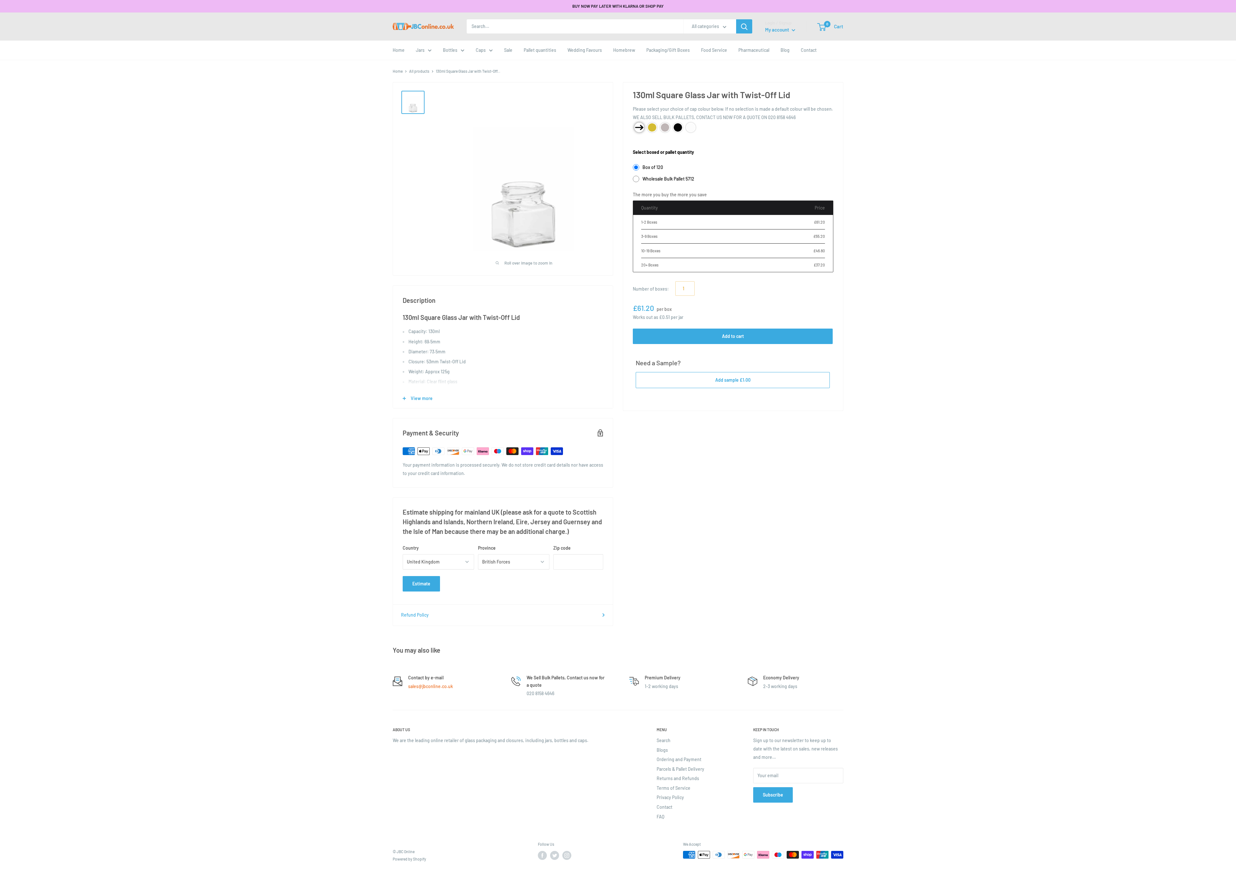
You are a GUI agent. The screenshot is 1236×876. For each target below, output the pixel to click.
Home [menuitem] (399, 50)
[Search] (744, 26)
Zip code (562, 548)
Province (487, 548)
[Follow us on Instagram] (566, 855)
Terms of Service (673, 788)
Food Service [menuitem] (714, 50)
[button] (821, 27)
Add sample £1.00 (733, 380)
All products (419, 71)
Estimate (421, 583)
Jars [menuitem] (420, 50)
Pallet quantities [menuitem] (540, 50)
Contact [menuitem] (809, 50)
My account (777, 30)
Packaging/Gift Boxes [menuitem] (668, 50)
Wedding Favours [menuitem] (584, 50)
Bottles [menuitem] (450, 50)
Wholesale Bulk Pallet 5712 (668, 179)
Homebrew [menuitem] (624, 50)
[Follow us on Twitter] (554, 855)
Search (663, 740)
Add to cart (733, 336)
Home (398, 71)
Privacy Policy (670, 797)
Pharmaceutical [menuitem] (753, 50)
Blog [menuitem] (785, 50)
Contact (664, 807)
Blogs (662, 750)
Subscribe (773, 794)
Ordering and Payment (679, 759)
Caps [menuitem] (481, 50)
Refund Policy (415, 615)
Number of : (651, 289)
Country (411, 548)
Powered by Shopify (409, 859)
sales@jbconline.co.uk (430, 686)
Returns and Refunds (678, 778)
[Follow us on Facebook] (542, 855)
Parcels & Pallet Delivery (680, 769)
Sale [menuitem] (508, 50)
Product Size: (646, 142)
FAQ (660, 816)
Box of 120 (652, 167)
